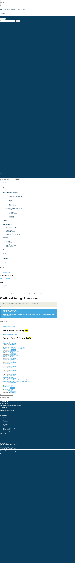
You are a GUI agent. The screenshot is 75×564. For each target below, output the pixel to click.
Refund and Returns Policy (9, 428)
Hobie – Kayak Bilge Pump (9, 343)
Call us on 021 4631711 (5, 278)
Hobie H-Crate (6, 365)
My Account (6, 23)
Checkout (5, 97)
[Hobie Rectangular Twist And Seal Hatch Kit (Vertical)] (30, 380)
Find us (2, 6)
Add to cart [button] (13, 344)
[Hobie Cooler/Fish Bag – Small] (30, 359)
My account (5, 424)
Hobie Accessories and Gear (25, 293)
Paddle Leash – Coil (7, 386)
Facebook (5, 285)
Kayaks (5, 293)
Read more (13, 350)
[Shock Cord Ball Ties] (30, 389)
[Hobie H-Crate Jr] (30, 367)
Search (17, 20)
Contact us (5, 421)
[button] (1, 173)
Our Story (5, 417)
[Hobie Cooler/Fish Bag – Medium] (30, 355)
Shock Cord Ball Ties (8, 390)
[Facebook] (3, 437)
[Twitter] (3, 440)
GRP (4, 420)
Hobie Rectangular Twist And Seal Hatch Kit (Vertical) (16, 381)
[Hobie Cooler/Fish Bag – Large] (30, 351)
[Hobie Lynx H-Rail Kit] (30, 376)
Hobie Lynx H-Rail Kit (8, 377)
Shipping (5, 423)
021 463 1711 (4, 13)
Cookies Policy (6, 431)
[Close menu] (0, 1)
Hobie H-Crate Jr (7, 369)
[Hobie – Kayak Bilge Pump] (30, 342)
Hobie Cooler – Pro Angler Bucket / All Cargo (14, 348)
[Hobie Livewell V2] (30, 371)
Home (1, 293)
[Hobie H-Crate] (30, 363)
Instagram (5, 286)
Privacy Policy (6, 429)
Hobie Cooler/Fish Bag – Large (10, 352)
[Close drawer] (0, 4)
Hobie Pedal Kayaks (13, 293)
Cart (4, 425)
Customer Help (6, 272)
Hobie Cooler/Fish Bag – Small (10, 360)
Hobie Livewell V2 (7, 373)
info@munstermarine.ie (8, 410)
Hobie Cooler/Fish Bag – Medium (11, 356)
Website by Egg (12, 451)
